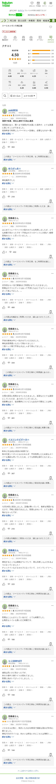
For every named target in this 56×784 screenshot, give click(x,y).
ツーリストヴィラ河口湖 (12, 25)
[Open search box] (5, 96)
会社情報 (19, 778)
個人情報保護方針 (32, 778)
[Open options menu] (52, 110)
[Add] (50, 26)
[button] (15, 111)
